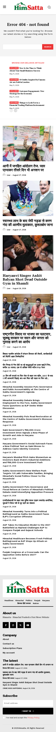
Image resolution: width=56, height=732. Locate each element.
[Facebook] (6, 625)
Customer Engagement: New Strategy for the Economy (27, 92)
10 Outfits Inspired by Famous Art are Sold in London (27, 80)
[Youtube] (28, 625)
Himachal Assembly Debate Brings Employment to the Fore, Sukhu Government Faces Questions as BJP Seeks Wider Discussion (27, 404)
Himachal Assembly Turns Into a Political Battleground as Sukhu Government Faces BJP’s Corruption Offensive (26, 514)
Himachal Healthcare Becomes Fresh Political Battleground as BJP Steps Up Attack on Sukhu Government (27, 541)
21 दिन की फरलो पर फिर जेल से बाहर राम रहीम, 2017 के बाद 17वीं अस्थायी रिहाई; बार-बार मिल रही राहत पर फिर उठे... (28, 377)
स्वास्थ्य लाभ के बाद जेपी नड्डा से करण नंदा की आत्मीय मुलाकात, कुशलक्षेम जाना (28, 222)
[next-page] (15, 110)
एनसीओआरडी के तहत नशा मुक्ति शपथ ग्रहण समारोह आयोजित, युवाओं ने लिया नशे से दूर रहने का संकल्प (28, 501)
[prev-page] (11, 110)
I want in (26, 711)
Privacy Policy (33, 718)
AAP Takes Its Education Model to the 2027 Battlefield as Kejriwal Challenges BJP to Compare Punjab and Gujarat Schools (26, 527)
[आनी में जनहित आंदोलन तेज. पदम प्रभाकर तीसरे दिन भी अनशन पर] (28, 143)
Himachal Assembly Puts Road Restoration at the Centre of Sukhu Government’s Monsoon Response (27, 419)
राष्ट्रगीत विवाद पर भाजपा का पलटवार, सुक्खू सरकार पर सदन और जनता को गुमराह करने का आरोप (27, 338)
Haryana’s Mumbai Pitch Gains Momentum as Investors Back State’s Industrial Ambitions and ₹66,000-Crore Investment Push (27, 460)
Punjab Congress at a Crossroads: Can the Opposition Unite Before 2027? (26, 553)
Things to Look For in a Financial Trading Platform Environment (27, 103)
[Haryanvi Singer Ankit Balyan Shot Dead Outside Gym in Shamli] (28, 253)
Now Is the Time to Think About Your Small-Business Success (26, 69)
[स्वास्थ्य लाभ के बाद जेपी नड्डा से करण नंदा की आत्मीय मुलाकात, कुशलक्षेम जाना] (28, 198)
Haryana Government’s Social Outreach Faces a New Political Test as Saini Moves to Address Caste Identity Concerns (27, 446)
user (8, 175)
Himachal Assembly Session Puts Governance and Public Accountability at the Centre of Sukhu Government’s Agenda (27, 389)
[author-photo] (4, 175)
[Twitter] (20, 625)
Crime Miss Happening (12, 688)
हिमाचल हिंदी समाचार (8, 668)
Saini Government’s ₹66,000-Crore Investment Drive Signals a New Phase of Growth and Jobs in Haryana (25, 432)
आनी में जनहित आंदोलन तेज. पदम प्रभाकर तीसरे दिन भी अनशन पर (24, 168)
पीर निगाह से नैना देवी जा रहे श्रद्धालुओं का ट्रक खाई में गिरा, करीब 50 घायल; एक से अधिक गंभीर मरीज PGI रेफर (27, 366)
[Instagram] (13, 625)
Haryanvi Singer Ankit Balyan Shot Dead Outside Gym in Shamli (25, 279)
